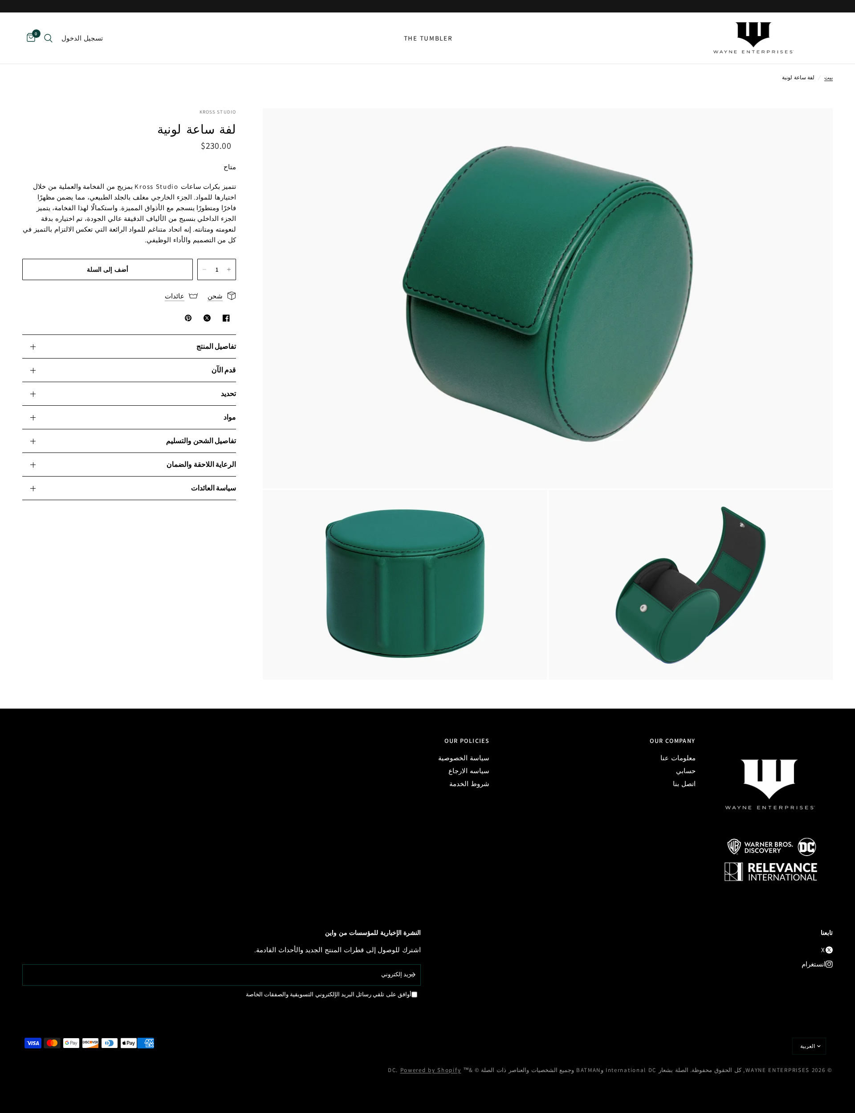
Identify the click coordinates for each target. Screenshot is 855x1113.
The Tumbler (428, 38)
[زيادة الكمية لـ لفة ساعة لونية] (229, 269)
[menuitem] (428, 38)
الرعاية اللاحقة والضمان (201, 464)
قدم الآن (224, 370)
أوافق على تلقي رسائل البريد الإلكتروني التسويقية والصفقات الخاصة (328, 994)
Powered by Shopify (430, 1070)
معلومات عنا (678, 758)
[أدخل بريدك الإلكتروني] (412, 975)
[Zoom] (814, 126)
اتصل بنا (684, 783)
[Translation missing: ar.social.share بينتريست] (186, 318)
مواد (230, 417)
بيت (828, 77)
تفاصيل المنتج (216, 346)
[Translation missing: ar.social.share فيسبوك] (224, 318)
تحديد (228, 393)
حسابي (686, 770)
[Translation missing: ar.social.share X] (205, 318)
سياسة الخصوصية (463, 758)
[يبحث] (48, 38)
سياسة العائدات (213, 488)
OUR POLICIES (466, 741)
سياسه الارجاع (468, 770)
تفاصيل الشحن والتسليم (201, 440)
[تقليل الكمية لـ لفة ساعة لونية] (204, 269)
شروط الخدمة (469, 783)
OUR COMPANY (672, 741)
